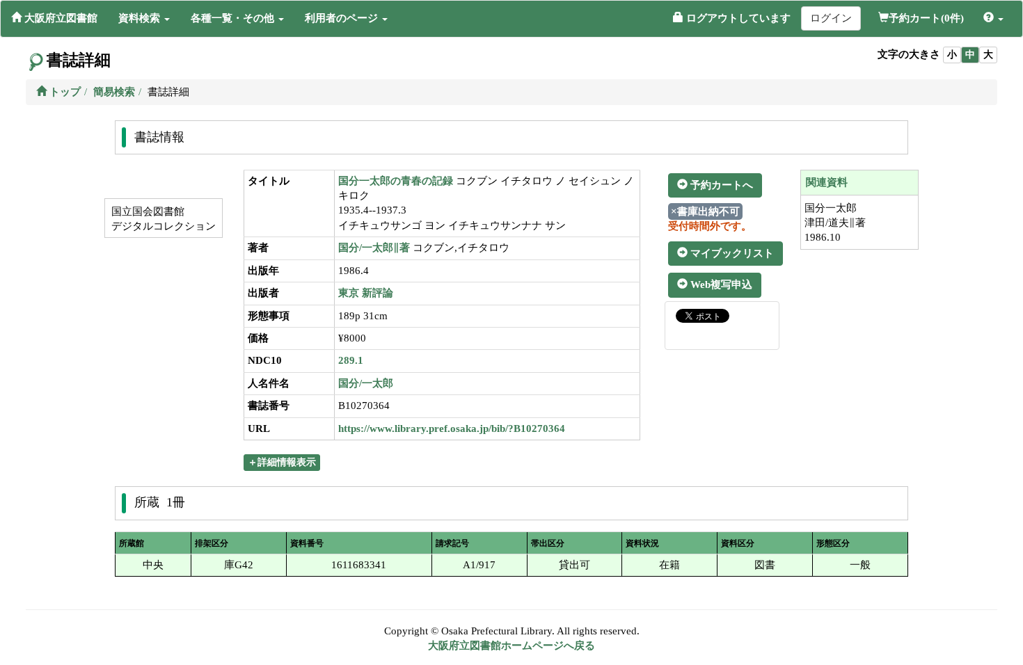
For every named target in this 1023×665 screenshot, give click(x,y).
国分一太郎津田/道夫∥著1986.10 (835, 222)
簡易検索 (114, 91)
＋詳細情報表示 (282, 462)
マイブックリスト (731, 253)
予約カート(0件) (926, 18)
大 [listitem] (988, 54)
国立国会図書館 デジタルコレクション (162, 219)
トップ (64, 91)
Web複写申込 (720, 284)
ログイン (831, 18)
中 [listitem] (970, 54)
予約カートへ (720, 185)
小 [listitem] (952, 54)
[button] (144, 18)
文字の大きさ (909, 54)
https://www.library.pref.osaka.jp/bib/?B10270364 (451, 428)
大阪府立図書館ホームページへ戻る (511, 645)
